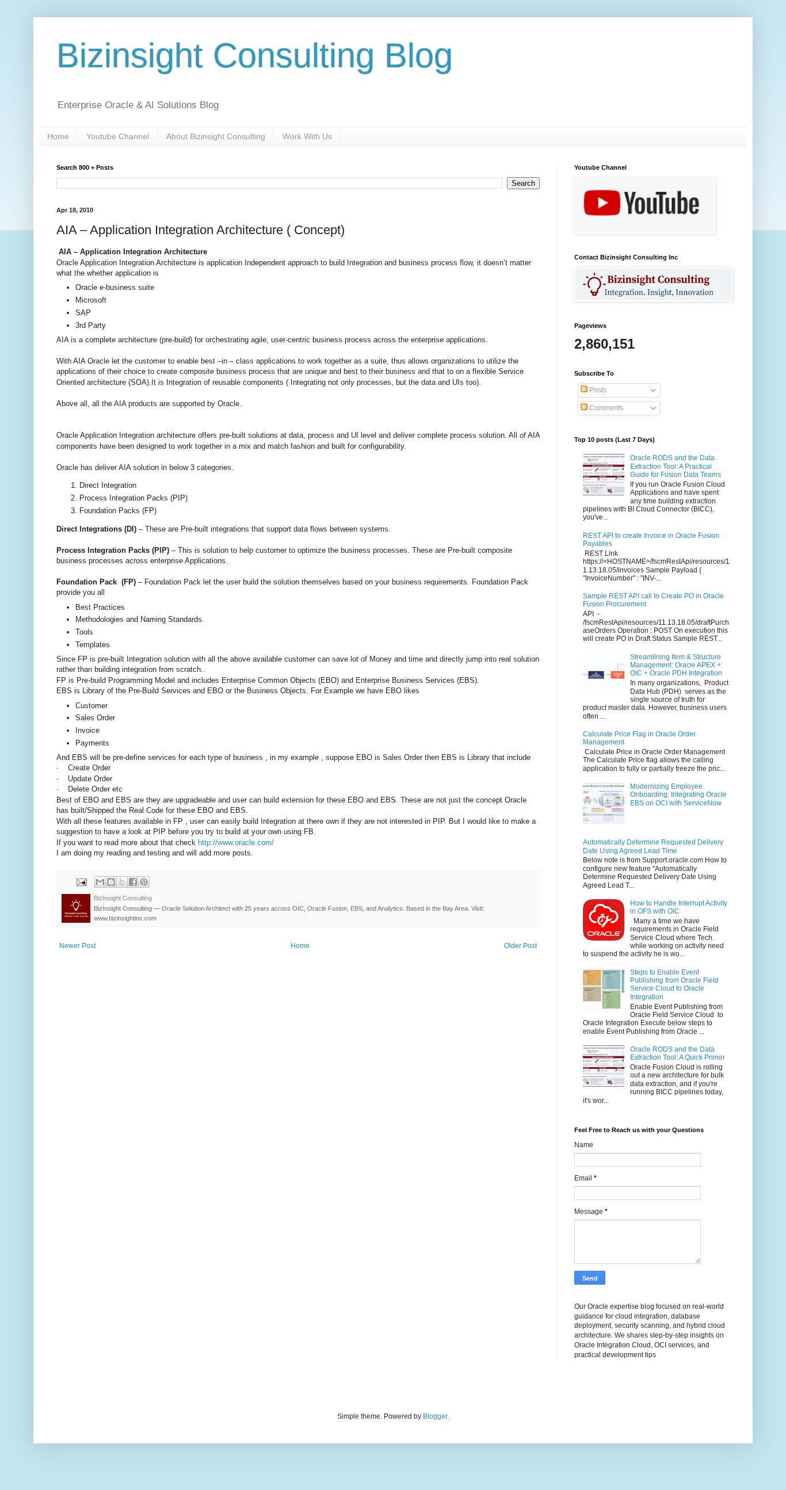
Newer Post (77, 946)
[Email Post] (81, 881)
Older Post (520, 946)
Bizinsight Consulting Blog (254, 55)
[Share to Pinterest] (144, 882)
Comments (605, 408)
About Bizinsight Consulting (215, 136)
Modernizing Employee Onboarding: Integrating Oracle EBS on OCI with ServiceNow (678, 794)
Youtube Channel (117, 136)
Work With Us (307, 136)
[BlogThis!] (111, 882)
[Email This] (100, 882)
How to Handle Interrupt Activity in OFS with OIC (678, 907)
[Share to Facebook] (133, 882)
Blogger (435, 1416)
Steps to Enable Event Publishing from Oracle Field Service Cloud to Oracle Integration (674, 984)
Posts (596, 390)
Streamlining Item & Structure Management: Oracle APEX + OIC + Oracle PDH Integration (676, 665)
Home (58, 136)
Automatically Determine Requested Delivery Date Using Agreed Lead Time (653, 846)
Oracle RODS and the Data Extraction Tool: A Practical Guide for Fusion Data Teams (675, 466)
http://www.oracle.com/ (236, 842)
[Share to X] (122, 882)
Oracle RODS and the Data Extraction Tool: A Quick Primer (677, 1053)
